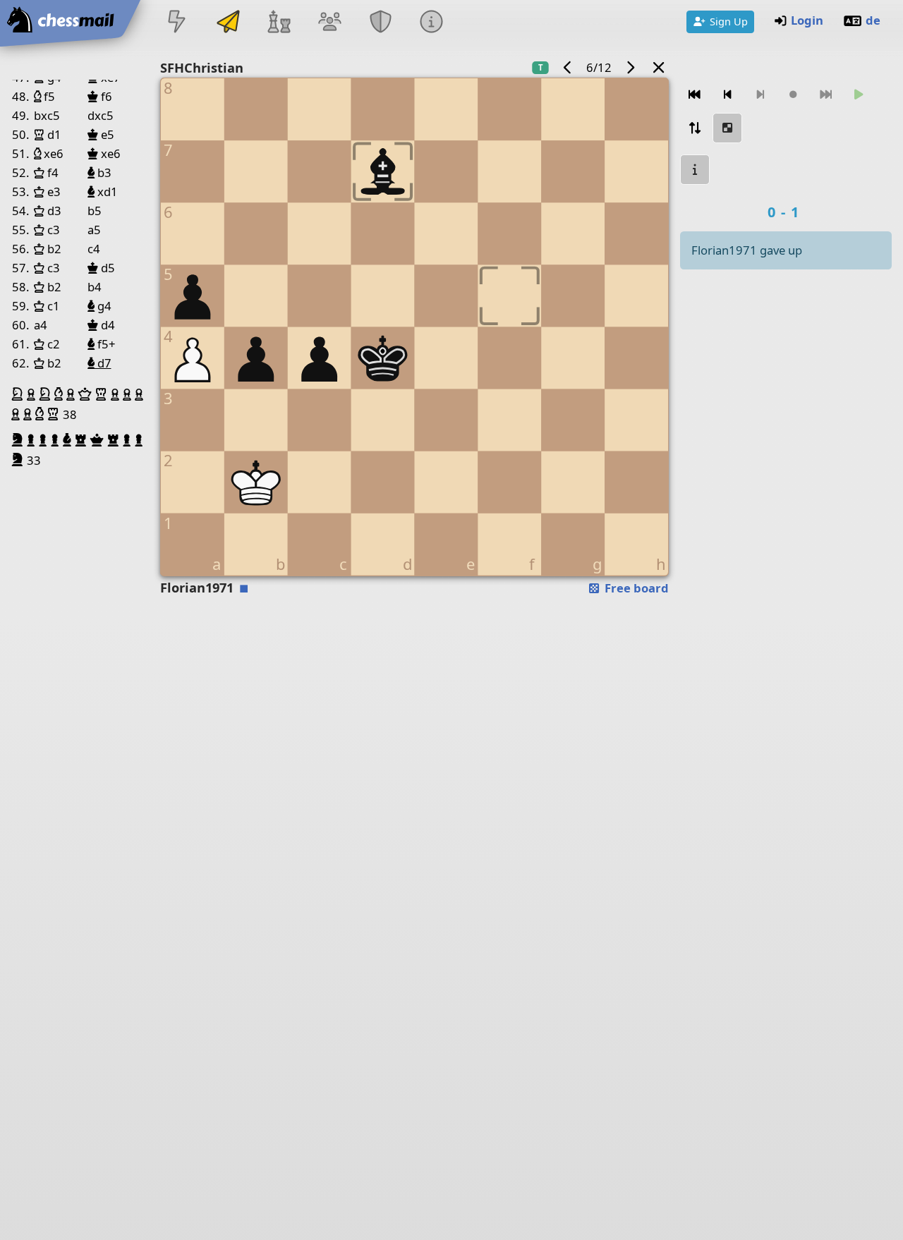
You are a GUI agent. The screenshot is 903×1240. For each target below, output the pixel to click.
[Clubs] (381, 22)
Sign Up (729, 21)
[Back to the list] (659, 67)
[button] (19, 394)
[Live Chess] (177, 22)
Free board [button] (635, 588)
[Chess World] (278, 22)
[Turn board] (695, 128)
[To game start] (695, 95)
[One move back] (727, 95)
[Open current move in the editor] (727, 128)
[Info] (431, 22)
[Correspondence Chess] (227, 22)
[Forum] (329, 22)
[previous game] (568, 67)
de (873, 20)
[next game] (630, 67)
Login (807, 20)
